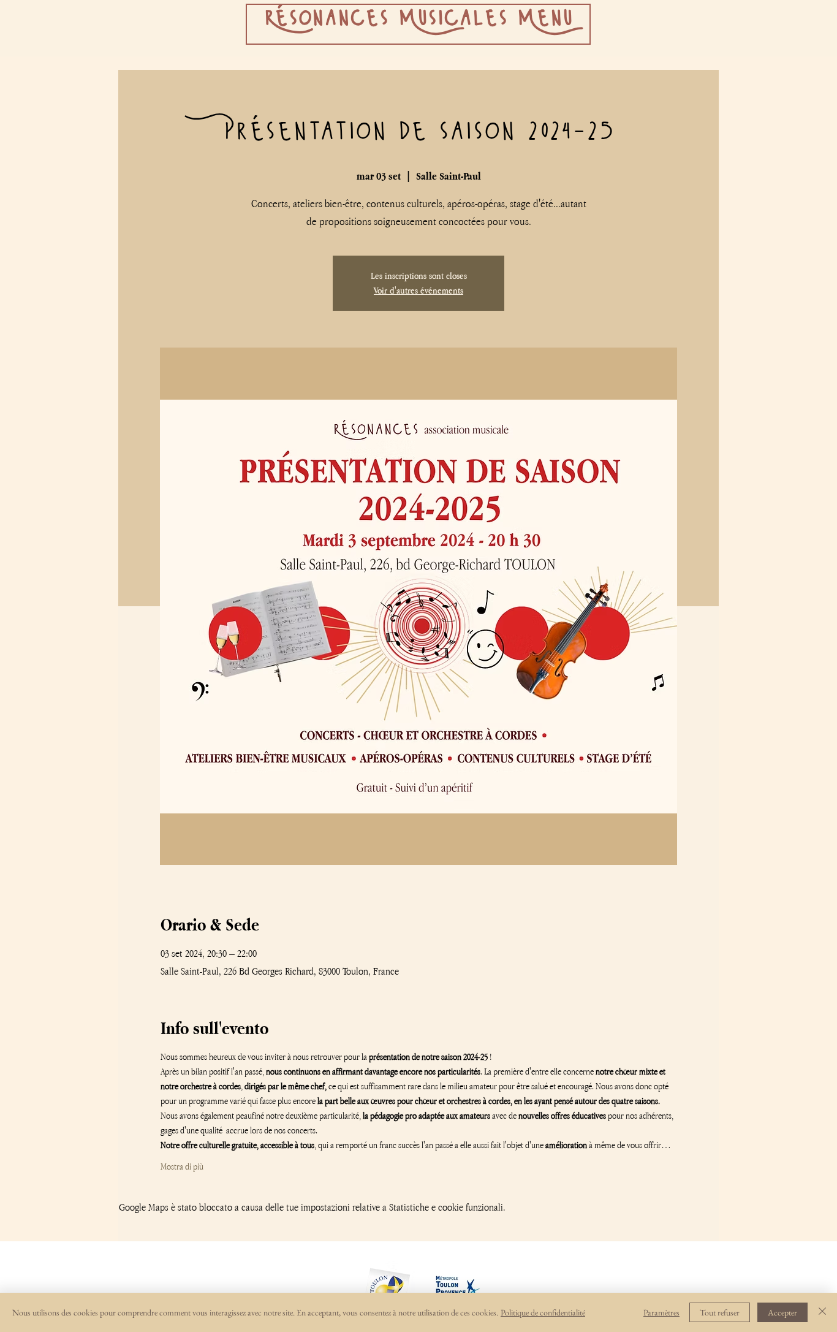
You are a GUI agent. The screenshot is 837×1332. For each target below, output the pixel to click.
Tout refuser (720, 1312)
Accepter (782, 1312)
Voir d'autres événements (418, 290)
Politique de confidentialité (543, 1312)
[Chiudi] (822, 1312)
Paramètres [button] (661, 1312)
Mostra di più (182, 1166)
